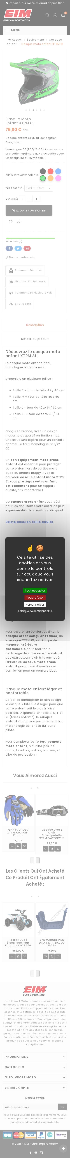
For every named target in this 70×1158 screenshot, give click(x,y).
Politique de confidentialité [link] (35, 611)
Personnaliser (35, 605)
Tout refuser (35, 597)
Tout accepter (35, 590)
